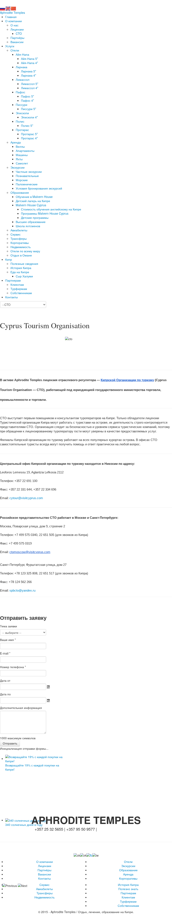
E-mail (5, 653)
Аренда (15, 142)
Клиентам (17, 284)
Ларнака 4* (28, 75)
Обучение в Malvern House (34, 197)
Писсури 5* (28, 109)
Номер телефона (13, 667)
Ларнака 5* (28, 71)
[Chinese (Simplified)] (13, 8)
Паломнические (27, 184)
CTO (19, 33)
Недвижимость (20, 247)
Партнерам (13, 280)
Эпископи (22, 113)
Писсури (21, 104)
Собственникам (21, 293)
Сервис (15, 234)
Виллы (20, 146)
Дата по (5, 694)
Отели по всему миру (25, 251)
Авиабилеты (18, 230)
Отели (14, 50)
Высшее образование (31, 222)
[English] (8, 8)
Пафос (20, 92)
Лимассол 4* (29, 88)
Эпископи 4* (29, 117)
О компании (13, 21)
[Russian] (2, 8)
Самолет (22, 163)
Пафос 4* (27, 100)
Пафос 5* (27, 96)
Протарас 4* (29, 138)
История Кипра (20, 268)
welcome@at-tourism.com (85, 3)
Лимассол (22, 79)
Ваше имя (8, 640)
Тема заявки (8, 626)
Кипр (8, 259)
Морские (22, 180)
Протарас (22, 130)
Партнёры (17, 38)
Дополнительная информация (21, 708)
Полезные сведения (24, 263)
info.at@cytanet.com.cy (118, 829)
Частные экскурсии (29, 171)
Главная (11, 17)
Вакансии (16, 42)
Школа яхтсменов (28, 226)
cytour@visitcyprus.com (26, 498)
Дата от (5, 680)
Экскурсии (17, 167)
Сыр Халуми (24, 276)
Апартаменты (25, 151)
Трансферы (18, 238)
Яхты (19, 159)
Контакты (11, 297)
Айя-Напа (22, 54)
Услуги (9, 46)
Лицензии (17, 29)
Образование (19, 192)
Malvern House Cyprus (31, 205)
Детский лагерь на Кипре (33, 201)
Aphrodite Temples (12, 12)
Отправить (10, 743)
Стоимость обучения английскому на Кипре (51, 209)
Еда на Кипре (19, 272)
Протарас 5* (29, 134)
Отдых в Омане (21, 255)
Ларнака (21, 67)
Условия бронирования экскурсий (39, 188)
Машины (22, 155)
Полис (20, 121)
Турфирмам (18, 289)
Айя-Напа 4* (29, 63)
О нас (14, 25)
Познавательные (27, 176)
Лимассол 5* (29, 84)
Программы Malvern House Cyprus (44, 213)
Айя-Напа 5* (29, 58)
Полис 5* (27, 125)
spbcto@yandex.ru (22, 590)
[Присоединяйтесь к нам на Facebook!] (89, 855)
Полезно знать (128, 889)
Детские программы (34, 217)
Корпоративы (19, 243)
